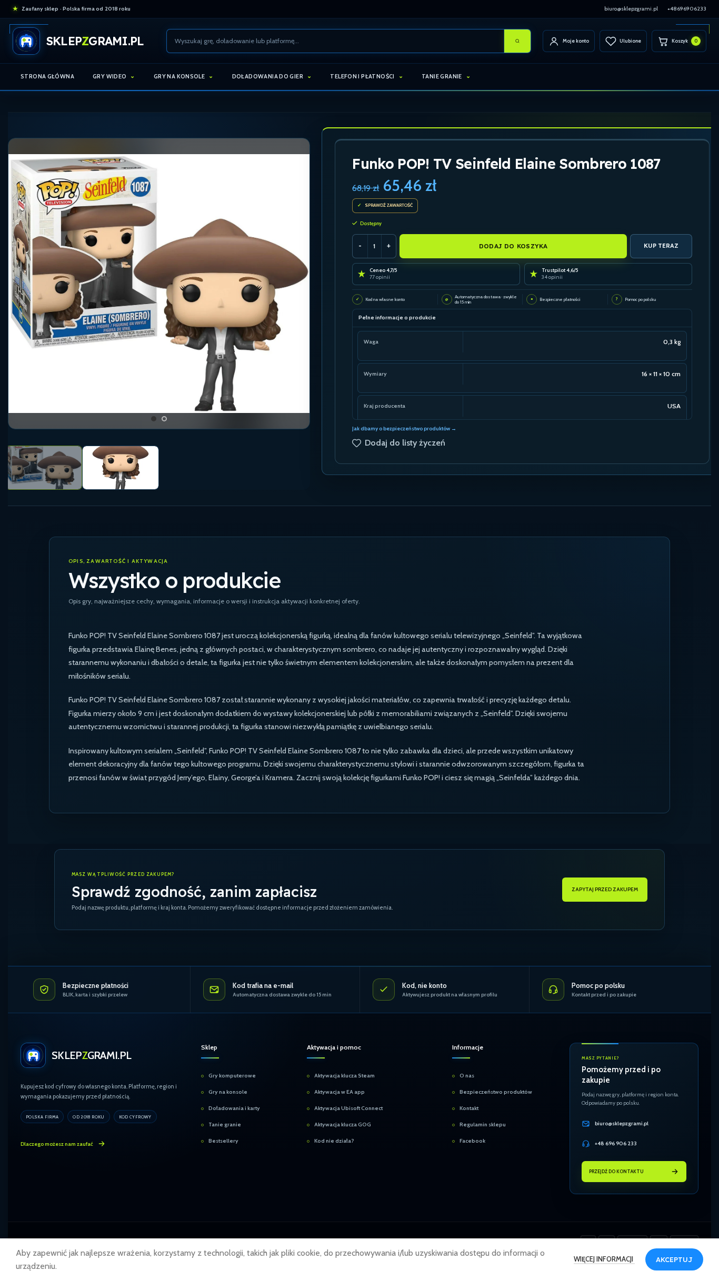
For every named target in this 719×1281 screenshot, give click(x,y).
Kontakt (469, 1108)
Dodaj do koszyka (513, 246)
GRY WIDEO (109, 76)
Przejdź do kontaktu (616, 1171)
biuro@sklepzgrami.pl (631, 8)
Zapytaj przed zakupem (605, 889)
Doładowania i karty (234, 1108)
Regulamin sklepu (483, 1124)
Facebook (472, 1140)
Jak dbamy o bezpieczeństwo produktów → (404, 428)
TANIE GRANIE (442, 76)
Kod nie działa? (334, 1140)
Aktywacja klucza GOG (342, 1124)
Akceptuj (674, 1259)
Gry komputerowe (232, 1075)
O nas (467, 1075)
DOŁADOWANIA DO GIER (267, 76)
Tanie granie (224, 1124)
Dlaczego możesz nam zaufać (57, 1144)
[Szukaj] (517, 41)
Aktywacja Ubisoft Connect (348, 1108)
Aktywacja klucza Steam (344, 1075)
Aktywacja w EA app (339, 1091)
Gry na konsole (227, 1091)
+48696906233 (686, 8)
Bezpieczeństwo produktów (496, 1091)
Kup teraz (661, 245)
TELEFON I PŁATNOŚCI (362, 76)
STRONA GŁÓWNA (47, 76)
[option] (153, 418)
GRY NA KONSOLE (179, 76)
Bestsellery (223, 1140)
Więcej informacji (604, 1259)
